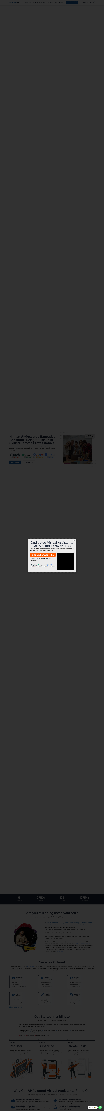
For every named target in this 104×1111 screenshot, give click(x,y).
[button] (74, 540)
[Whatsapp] (100, 1107)
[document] (52, 555)
